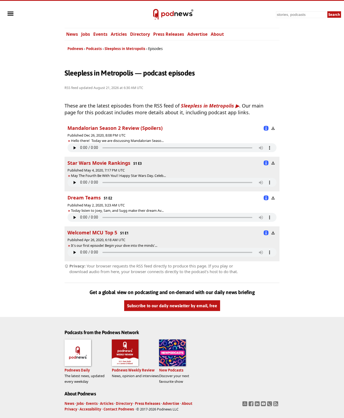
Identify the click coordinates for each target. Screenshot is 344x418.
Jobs (85, 34)
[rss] (276, 405)
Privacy (70, 409)
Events (100, 34)
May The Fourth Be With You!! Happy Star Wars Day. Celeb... (118, 175)
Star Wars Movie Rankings (98, 163)
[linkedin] (258, 405)
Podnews (75, 48)
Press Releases (168, 34)
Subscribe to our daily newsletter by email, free (172, 305)
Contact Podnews (118, 409)
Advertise (197, 34)
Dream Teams (84, 197)
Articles (119, 34)
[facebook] (252, 405)
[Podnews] (155, 14)
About (217, 34)
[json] (270, 405)
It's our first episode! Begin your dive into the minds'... (114, 245)
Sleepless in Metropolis (125, 48)
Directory (140, 34)
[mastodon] (245, 405)
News (72, 34)
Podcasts (94, 48)
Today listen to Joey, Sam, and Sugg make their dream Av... (117, 210)
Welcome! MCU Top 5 (92, 232)
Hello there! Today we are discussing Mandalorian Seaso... (117, 140)
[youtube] (264, 405)
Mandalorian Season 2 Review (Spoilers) (115, 128)
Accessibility (90, 409)
